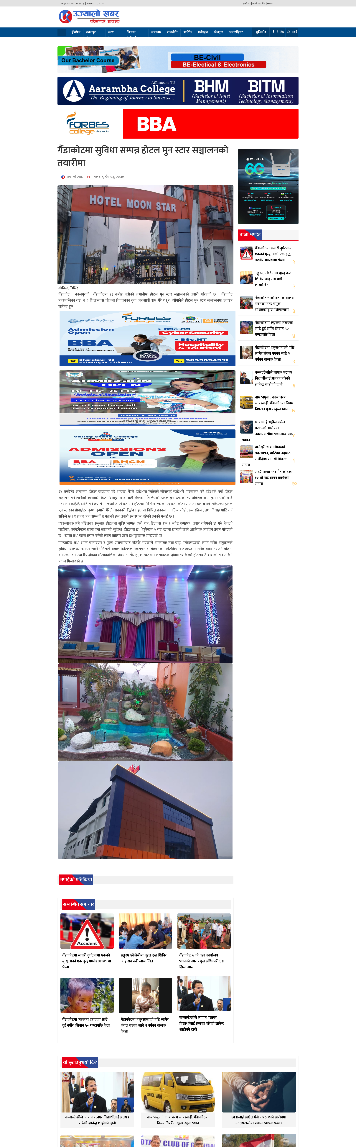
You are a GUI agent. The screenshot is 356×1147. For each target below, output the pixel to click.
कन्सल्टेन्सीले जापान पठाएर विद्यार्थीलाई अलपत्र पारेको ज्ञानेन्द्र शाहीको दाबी (201, 1024)
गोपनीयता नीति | (259, 3)
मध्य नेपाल (111, 35)
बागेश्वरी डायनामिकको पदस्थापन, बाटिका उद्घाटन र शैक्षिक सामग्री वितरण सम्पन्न (267, 456)
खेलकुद (218, 32)
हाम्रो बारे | (247, 3)
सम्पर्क (270, 3)
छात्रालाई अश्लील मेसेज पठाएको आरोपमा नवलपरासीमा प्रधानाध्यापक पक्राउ (267, 431)
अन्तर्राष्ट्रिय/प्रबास (236, 35)
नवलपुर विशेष (91, 35)
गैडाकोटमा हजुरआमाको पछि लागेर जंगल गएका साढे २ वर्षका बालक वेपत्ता (145, 1025)
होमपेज (76, 32)
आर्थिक (187, 32)
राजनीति (172, 32)
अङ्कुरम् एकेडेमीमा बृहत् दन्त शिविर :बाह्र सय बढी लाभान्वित (144, 958)
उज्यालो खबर (74, 177)
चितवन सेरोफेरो (132, 35)
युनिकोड (261, 32)
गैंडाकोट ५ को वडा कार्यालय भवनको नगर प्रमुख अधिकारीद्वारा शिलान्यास (201, 961)
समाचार (156, 32)
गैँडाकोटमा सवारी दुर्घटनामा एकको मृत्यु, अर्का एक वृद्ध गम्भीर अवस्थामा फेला (86, 961)
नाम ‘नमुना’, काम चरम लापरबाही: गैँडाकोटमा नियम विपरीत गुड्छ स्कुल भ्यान (274, 403)
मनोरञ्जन (203, 32)
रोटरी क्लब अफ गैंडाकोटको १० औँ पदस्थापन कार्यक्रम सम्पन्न (274, 478)
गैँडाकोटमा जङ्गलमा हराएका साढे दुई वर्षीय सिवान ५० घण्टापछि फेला (86, 1022)
